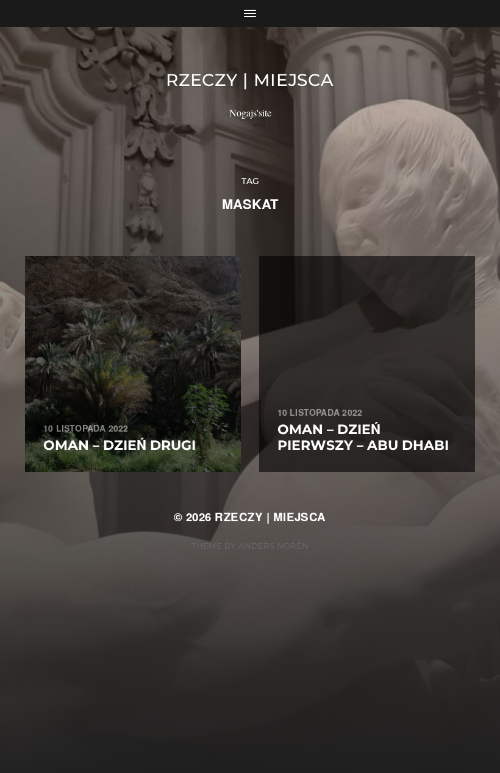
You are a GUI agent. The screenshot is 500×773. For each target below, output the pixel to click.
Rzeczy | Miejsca (250, 79)
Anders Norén (273, 545)
